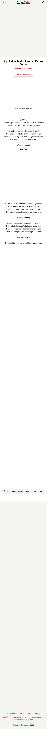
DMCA (29, 714)
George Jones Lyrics (23, 69)
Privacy (37, 714)
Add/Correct (11, 714)
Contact (21, 714)
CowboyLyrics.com (22, 725)
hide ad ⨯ (23, 149)
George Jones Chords (23, 74)
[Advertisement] (23, 30)
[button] (3, 3)
